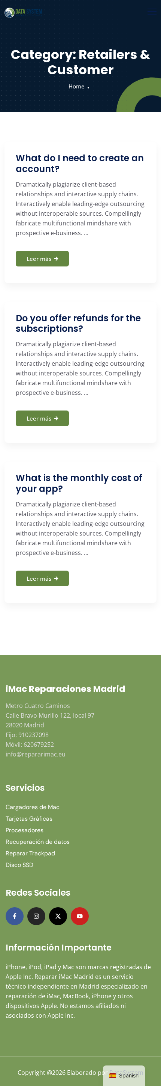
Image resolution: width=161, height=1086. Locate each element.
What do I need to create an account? (80, 163)
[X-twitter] (58, 916)
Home (76, 86)
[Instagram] (36, 916)
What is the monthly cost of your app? (79, 483)
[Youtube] (80, 916)
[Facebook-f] (15, 916)
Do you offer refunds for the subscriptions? (78, 323)
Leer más (39, 258)
